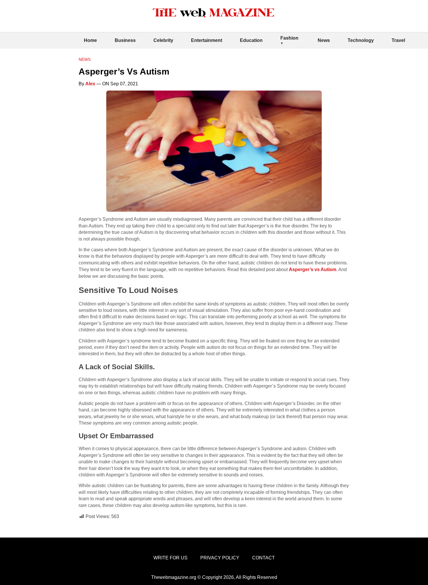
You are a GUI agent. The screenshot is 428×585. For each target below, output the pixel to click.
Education (251, 40)
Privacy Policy (219, 557)
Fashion (289, 38)
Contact (263, 557)
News (324, 40)
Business (125, 40)
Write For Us (170, 557)
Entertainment (206, 40)
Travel (398, 40)
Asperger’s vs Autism (312, 269)
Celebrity (163, 40)
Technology (361, 40)
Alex (90, 83)
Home (90, 40)
